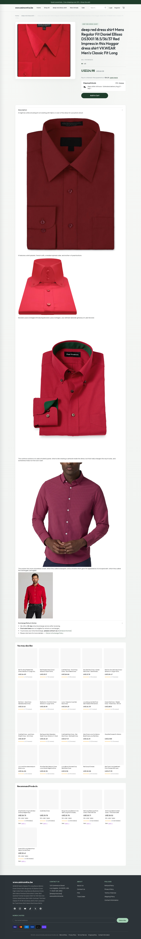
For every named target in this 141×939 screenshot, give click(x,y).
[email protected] (65, 631)
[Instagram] (20, 909)
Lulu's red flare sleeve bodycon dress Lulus (26, 767)
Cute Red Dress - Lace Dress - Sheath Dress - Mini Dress (26, 735)
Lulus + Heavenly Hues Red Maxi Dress (69, 703)
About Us (80, 885)
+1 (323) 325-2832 (56, 891)
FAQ (78, 893)
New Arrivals (74, 8)
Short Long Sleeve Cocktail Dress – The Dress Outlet (112, 811)
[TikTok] (30, 909)
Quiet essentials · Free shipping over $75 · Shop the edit (70, 2)
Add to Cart (94, 95)
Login (110, 8)
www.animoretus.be (24, 7)
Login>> (23, 823)
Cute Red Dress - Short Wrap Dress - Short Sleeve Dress (69, 670)
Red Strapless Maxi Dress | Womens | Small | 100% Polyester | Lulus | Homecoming (48, 671)
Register (117, 8)
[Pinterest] (41, 909)
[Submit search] (105, 8)
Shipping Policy (110, 897)
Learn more (114, 78)
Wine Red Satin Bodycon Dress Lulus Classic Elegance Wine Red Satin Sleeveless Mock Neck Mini (48, 767)
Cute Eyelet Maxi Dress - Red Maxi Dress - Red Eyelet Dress (70, 735)
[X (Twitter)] (35, 909)
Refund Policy (109, 885)
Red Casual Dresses (88, 766)
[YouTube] (25, 909)
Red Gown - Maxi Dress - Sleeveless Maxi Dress (25, 703)
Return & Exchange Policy (54, 633)
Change (121, 83)
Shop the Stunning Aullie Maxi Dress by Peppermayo (26, 811)
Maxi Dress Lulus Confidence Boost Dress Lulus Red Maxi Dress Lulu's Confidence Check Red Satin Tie (91, 735)
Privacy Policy (109, 889)
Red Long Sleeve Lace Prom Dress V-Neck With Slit (90, 811)
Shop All (46, 8)
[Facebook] (15, 909)
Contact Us (81, 889)
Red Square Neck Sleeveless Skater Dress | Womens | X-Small (49, 735)
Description (22, 110)
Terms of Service (110, 893)
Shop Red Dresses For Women (113, 734)
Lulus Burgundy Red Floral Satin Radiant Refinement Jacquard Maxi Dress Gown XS (91, 703)
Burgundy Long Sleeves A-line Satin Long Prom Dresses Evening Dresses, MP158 (70, 812)
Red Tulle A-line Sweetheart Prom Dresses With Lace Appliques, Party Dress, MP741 (113, 767)
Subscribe (122, 920)
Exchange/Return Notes (27, 623)
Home (39, 8)
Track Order (81, 897)
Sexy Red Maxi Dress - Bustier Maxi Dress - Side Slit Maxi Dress (91, 671)
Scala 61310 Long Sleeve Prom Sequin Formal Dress (26, 849)
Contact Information (111, 900)
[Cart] (123, 7)
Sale (83, 8)
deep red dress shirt (60, 8)
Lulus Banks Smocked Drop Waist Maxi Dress (69, 767)
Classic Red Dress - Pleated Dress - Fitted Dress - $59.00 (113, 703)
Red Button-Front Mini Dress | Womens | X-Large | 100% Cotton (48, 703)
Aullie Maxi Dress (45, 811)
